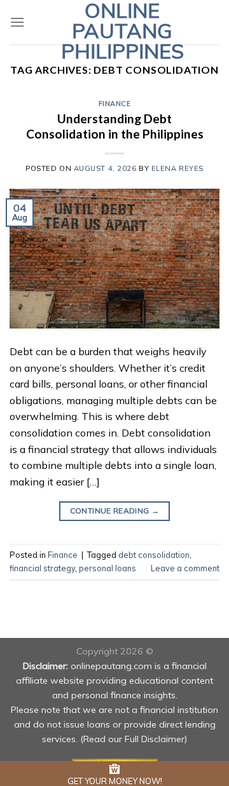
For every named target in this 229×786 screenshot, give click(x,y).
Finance (115, 103)
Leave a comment (185, 568)
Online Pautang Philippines (122, 30)
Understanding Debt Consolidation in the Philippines (115, 126)
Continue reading (115, 510)
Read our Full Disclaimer (133, 739)
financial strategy (42, 568)
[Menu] (17, 21)
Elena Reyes (177, 168)
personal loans (107, 568)
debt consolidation (154, 555)
